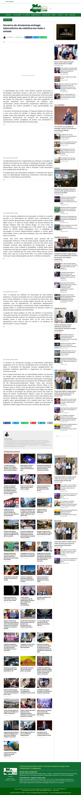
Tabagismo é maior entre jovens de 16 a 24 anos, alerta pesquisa (27, 646)
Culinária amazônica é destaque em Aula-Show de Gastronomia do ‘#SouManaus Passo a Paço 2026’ (11, 647)
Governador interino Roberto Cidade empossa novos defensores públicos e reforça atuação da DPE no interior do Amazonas (67, 275)
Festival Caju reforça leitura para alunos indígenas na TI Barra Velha (43, 579)
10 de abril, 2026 (63, 280)
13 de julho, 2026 (57, 332)
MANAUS (53, 14)
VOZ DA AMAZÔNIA (17, 14)
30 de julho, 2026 (63, 269)
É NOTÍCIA (60, 14)
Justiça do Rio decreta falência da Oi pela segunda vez (10, 754)
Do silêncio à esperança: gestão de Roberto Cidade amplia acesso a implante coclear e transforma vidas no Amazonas (44, 671)
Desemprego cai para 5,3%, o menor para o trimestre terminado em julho (27, 468)
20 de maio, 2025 (63, 355)
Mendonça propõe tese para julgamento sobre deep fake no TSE (10, 669)
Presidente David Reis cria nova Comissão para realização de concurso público (68, 352)
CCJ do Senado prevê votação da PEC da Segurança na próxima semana (43, 623)
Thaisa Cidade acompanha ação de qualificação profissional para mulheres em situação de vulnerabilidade (27, 601)
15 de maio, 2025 (63, 364)
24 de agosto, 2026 (64, 161)
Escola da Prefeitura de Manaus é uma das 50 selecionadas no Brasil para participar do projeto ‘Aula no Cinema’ (27, 534)
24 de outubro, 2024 (64, 412)
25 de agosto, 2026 (64, 145)
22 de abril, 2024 (63, 430)
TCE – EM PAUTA (26, 14)
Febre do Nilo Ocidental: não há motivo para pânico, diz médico (27, 669)
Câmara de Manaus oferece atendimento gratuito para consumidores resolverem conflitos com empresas (65, 327)
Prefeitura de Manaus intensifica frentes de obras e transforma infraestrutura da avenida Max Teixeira (11, 556)
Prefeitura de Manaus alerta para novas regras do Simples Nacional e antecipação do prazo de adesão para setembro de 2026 (44, 648)
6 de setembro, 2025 (64, 340)
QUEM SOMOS (72, 14)
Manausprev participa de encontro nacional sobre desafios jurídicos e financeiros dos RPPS (44, 468)
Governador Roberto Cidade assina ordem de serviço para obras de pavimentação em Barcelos (65, 393)
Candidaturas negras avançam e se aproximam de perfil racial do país (44, 691)
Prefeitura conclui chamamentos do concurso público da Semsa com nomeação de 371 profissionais (11, 512)
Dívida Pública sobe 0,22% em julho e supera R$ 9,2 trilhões (11, 578)
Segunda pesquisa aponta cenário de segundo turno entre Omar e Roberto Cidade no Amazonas (11, 735)
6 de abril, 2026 (63, 302)
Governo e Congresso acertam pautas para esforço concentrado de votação (27, 579)
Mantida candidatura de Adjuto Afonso (44, 598)
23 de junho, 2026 (58, 396)
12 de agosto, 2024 (64, 421)
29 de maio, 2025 (63, 348)
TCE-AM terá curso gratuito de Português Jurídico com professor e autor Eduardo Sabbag (11, 468)
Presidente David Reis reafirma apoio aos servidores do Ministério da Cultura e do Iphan (68, 345)
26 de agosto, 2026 (64, 74)
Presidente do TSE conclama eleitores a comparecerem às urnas (44, 734)
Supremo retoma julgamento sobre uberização (42, 511)
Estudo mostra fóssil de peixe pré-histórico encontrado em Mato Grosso (43, 488)
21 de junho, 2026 (63, 405)
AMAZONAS (8, 14)
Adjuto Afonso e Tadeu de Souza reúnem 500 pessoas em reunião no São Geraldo (44, 713)
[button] (28, 37)
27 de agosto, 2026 (58, 65)
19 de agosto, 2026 (58, 261)
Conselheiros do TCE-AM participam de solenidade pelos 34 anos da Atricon (27, 555)
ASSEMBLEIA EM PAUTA (35, 14)
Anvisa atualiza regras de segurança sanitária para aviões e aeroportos (11, 712)
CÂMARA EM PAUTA (46, 14)
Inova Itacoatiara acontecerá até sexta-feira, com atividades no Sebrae (68, 409)
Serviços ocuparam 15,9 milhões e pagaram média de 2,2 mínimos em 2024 (44, 533)
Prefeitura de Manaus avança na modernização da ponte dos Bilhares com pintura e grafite (11, 534)
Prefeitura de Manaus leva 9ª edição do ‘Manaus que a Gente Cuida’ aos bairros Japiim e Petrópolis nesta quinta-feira (27, 512)
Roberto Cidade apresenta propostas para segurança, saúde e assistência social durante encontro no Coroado (27, 713)
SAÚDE (66, 14)
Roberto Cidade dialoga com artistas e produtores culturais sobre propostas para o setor (11, 692)
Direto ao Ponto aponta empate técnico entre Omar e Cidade (26, 487)
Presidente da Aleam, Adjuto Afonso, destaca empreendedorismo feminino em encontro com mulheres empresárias (65, 256)
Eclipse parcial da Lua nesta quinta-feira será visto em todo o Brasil (10, 599)
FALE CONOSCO (10, 1)
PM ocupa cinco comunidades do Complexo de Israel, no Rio (27, 691)
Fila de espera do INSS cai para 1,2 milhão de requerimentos (27, 734)
